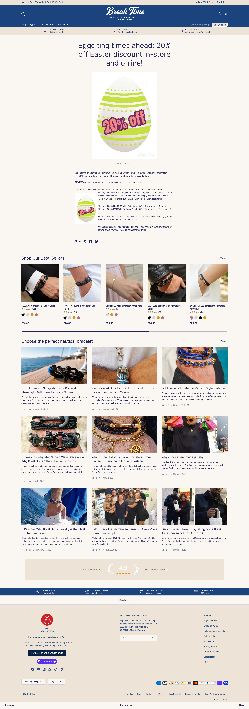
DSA (206, 662)
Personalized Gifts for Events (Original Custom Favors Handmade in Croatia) (123, 390)
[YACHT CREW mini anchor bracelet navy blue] (209, 283)
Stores (139, 694)
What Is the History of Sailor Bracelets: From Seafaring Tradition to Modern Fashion (121, 459)
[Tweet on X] (85, 241)
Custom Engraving (200, 24)
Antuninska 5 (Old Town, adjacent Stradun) (147, 206)
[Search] (23, 13)
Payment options (211, 621)
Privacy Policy (210, 646)
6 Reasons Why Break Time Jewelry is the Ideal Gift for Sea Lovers (53, 531)
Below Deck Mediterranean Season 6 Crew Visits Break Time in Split (124, 531)
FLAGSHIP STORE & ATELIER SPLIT (47, 653)
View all (224, 258)
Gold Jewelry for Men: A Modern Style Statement (194, 388)
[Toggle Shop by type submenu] (36, 24)
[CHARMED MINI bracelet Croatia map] (124, 283)
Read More (54, 2)
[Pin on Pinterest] (96, 241)
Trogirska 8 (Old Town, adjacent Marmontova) (142, 193)
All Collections (48, 24)
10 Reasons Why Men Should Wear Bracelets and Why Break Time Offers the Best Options (54, 459)
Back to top (124, 600)
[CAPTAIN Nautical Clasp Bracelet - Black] (166, 283)
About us (130, 694)
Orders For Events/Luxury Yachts (216, 694)
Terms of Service (211, 652)
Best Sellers (64, 24)
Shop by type (28, 24)
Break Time (31, 694)
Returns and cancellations (216, 631)
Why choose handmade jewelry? (183, 457)
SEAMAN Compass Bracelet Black (38, 306)
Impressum (209, 641)
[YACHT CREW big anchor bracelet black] (82, 283)
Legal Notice (209, 657)
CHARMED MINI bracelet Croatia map (124, 306)
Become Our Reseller (192, 694)
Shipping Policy (211, 626)
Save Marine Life (175, 694)
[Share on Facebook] (90, 241)
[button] (226, 13)
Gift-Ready (161, 694)
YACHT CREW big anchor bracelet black (80, 307)
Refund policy (210, 636)
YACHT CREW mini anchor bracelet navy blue (207, 307)
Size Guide (149, 694)
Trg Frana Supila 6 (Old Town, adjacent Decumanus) (147, 209)
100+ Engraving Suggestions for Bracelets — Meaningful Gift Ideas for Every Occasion (51, 390)
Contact (225, 699)
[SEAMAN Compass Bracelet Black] (40, 283)
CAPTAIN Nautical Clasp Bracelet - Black (165, 307)
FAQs (216, 699)
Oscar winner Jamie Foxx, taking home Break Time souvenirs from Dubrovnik (192, 531)
